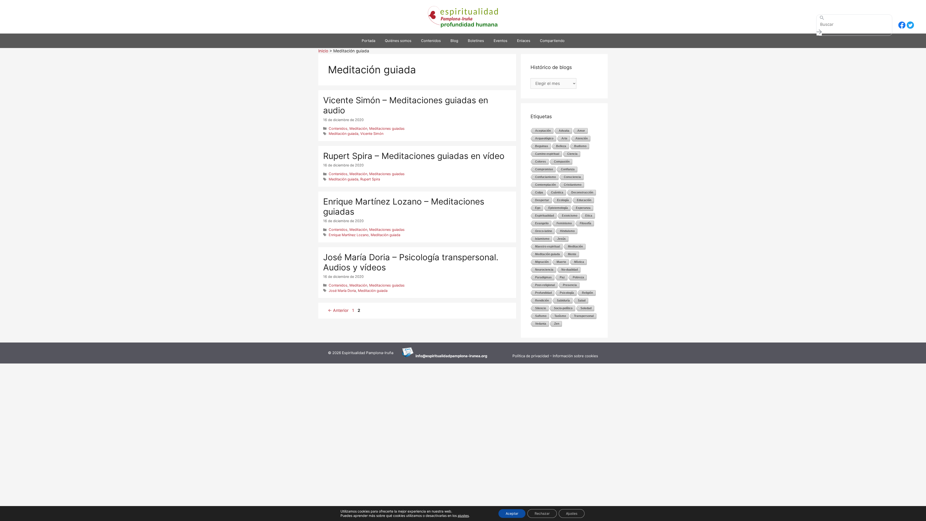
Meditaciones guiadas (387, 128)
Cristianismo (572, 184)
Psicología (567, 293)
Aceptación (543, 130)
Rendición (542, 300)
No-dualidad (569, 269)
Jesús (561, 238)
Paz (562, 277)
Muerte (561, 262)
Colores (540, 161)
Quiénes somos (398, 40)
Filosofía (585, 223)
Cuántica (557, 192)
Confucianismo (545, 177)
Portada (368, 40)
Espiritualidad (544, 215)
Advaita (564, 130)
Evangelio (542, 223)
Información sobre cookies (575, 356)
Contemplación (545, 184)
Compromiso (544, 169)
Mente (572, 254)
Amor (581, 130)
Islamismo (542, 238)
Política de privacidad (531, 356)
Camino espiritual (547, 154)
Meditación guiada (343, 133)
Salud (582, 300)
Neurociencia (544, 269)
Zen (556, 323)
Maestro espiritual (547, 246)
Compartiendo (552, 40)
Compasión (562, 161)
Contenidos (431, 40)
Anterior (338, 310)
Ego (537, 208)
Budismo (580, 146)
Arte (564, 138)
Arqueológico (544, 138)
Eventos (500, 40)
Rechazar (542, 513)
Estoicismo (569, 215)
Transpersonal (584, 316)
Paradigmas (543, 277)
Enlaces (523, 40)
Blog (454, 40)
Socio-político (563, 308)
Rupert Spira (370, 179)
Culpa (539, 192)
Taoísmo (560, 316)
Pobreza (578, 277)
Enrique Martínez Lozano (349, 235)
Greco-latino (543, 231)
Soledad (586, 308)
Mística (579, 262)
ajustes (463, 516)
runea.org (478, 356)
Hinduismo (567, 231)
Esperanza (583, 208)
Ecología (563, 200)
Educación (584, 200)
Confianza (568, 169)
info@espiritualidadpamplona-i (442, 356)
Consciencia (572, 177)
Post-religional (545, 285)
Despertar (542, 200)
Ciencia (572, 154)
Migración (542, 262)
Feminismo (564, 223)
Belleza (561, 146)
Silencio (540, 308)
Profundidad (543, 293)
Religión (587, 293)
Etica (588, 215)
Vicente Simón (371, 133)
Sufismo (540, 316)
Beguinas (541, 146)
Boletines (476, 40)
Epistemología (558, 208)
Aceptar (512, 513)
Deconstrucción (582, 192)
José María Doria (342, 290)
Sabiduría (563, 300)
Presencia (570, 285)
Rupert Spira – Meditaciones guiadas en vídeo (413, 156)
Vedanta (540, 323)
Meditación (358, 128)
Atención (581, 138)
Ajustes (571, 513)
